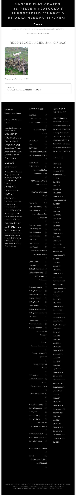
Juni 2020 (57, 299)
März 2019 (57, 347)
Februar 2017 (58, 405)
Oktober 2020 (58, 284)
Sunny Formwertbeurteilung (39, 384)
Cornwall (7, 130)
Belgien (12, 128)
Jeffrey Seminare (35, 294)
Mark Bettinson (9, 233)
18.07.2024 (33, 115)
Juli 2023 (56, 222)
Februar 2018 (58, 372)
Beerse (7, 128)
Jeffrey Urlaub (34, 302)
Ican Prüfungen (35, 232)
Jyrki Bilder (33, 316)
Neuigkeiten (33, 320)
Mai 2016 (56, 416)
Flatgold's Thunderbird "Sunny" (13, 180)
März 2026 (57, 164)
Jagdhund (14, 213)
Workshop (12, 246)
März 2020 (57, 303)
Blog (31, 144)
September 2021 (59, 255)
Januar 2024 (57, 219)
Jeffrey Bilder (34, 265)
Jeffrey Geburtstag (36, 272)
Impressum (9, 109)
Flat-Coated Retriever (11, 163)
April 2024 (57, 215)
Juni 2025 (56, 182)
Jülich (11, 226)
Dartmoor (12, 130)
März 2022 (57, 240)
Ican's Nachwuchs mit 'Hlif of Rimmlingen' (39, 252)
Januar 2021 (57, 277)
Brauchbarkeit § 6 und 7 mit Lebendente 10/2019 (38, 153)
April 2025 (57, 189)
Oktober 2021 (58, 252)
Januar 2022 (57, 244)
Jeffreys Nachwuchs (36, 313)
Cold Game (18, 128)
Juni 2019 (56, 336)
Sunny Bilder (34, 375)
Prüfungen (16, 238)
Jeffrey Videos (34, 305)
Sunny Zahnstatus (35, 441)
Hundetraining (13, 210)
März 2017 (57, 402)
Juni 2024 (57, 207)
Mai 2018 (56, 365)
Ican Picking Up (35, 229)
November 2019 (59, 317)
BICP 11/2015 (33, 141)
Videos (31, 456)
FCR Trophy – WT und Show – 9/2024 (39, 183)
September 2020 (59, 288)
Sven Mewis (9, 243)
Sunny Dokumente (36, 379)
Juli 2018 (56, 358)
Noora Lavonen (16, 235)
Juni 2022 (56, 237)
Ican (7, 213)
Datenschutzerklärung (13, 113)
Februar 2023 (58, 233)
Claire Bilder (33, 163)
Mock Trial (17, 233)
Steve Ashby (15, 240)
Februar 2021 (58, 273)
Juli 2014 (56, 442)
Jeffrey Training (34, 298)
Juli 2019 (56, 332)
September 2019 (59, 325)
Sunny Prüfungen (35, 408)
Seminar (9, 240)
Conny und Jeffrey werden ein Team (40, 172)
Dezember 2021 (59, 248)
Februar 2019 (58, 350)
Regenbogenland (35, 324)
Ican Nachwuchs (35, 225)
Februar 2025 (58, 197)
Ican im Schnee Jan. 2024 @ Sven (39, 216)
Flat (7, 158)
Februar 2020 (58, 306)
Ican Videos (33, 247)
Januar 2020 (57, 310)
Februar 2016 (58, 427)
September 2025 (59, 175)
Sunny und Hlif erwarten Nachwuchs (39, 424)
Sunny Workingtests (36, 437)
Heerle (15, 207)
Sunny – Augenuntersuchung (39, 344)
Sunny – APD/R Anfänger (41, 333)
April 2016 (56, 420)
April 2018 (56, 369)
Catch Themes (56, 488)
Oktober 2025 (58, 171)
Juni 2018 (56, 361)
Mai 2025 (56, 186)
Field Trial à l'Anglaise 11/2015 (39, 194)
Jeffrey (16, 222)
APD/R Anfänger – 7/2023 (40, 131)
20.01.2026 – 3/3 (34, 119)
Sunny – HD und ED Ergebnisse (39, 355)
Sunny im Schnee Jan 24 (39, 395)
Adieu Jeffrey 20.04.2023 (38, 122)
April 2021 (56, 266)
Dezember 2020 (59, 281)
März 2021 (57, 270)
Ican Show (33, 240)
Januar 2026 (57, 167)
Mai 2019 (56, 339)
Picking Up (8, 238)
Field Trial (16, 155)
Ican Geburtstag (35, 210)
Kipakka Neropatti (16, 230)
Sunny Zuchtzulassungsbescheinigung (41, 446)
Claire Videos (34, 166)
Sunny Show (33, 412)
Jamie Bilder (24, 29)
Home (14, 29)
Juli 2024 (56, 204)
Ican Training (34, 243)
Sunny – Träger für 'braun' (40, 366)
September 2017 (59, 387)
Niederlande (8, 235)
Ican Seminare (34, 236)
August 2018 (57, 354)
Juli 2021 (56, 259)
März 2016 (57, 424)
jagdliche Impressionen (10, 216)
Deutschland (11, 141)
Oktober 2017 (58, 383)
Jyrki (6, 227)
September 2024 (59, 200)
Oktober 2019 (58, 321)
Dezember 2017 (59, 380)
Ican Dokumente (35, 207)
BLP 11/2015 (33, 148)
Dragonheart (12, 144)
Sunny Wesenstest (36, 434)
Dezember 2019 (59, 314)
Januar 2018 (57, 376)
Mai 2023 (56, 226)
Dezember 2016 (59, 409)
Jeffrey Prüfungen (35, 291)
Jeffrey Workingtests (36, 309)
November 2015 (59, 438)
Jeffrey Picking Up (35, 287)
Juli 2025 (56, 178)
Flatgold (10, 171)
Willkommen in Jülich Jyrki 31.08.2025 (39, 461)
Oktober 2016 (58, 413)
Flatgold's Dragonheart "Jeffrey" (12, 190)
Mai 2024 (56, 211)
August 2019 (57, 328)
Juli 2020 (56, 295)
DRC (15, 151)
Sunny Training (34, 415)
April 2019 (56, 343)
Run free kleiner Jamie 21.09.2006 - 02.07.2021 (47, 29)
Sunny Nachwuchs (36, 404)
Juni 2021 (56, 262)
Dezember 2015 (59, 435)
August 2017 (57, 391)
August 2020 (58, 292)
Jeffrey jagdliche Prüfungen (41, 278)
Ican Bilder (33, 203)
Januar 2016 (57, 431)
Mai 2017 (56, 398)
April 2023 (57, 229)
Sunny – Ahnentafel (36, 327)
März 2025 (57, 193)
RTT (6, 240)
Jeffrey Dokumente (36, 269)
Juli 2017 (56, 394)
